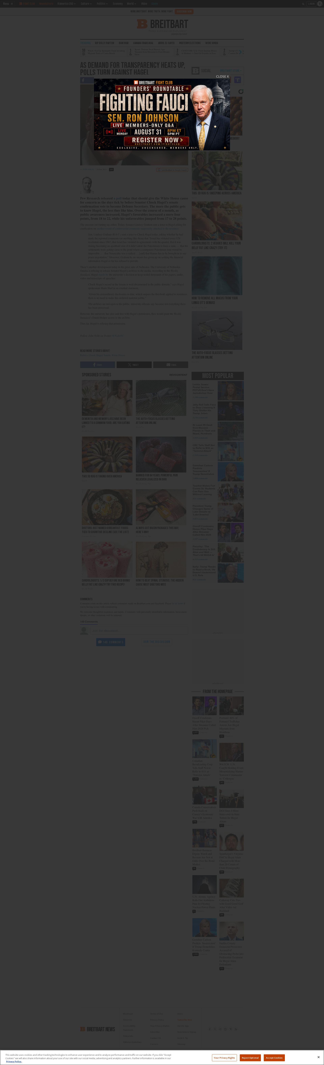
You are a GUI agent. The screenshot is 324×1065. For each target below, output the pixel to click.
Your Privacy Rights (224, 1057)
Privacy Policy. (14, 1061)
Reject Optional (250, 1057)
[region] (162, 1057)
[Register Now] (162, 112)
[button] (162, 532)
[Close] (318, 1057)
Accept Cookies (274, 1057)
